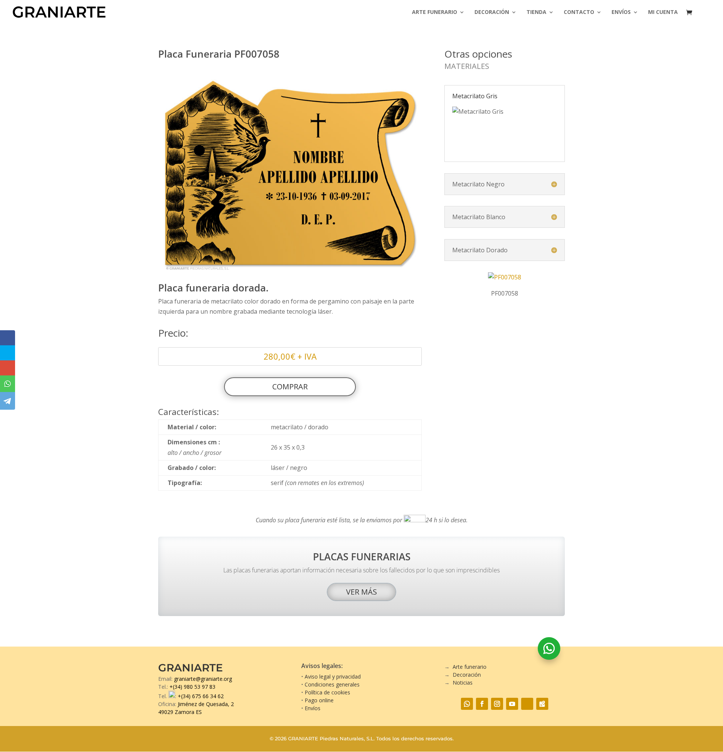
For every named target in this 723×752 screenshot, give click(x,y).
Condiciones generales (332, 684)
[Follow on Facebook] (482, 704)
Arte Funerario (434, 12)
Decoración (491, 12)
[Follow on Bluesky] (527, 704)
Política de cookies (327, 692)
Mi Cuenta (663, 12)
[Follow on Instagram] (497, 704)
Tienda (536, 12)
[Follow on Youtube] (512, 704)
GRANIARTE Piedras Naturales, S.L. (331, 738)
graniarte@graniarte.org (203, 678)
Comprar (290, 386)
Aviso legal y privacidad (333, 676)
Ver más (361, 592)
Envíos (621, 12)
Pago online (319, 700)
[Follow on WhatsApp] (549, 648)
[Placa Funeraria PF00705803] (290, 271)
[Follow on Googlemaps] (542, 704)
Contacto (579, 12)
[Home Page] (59, 11)
